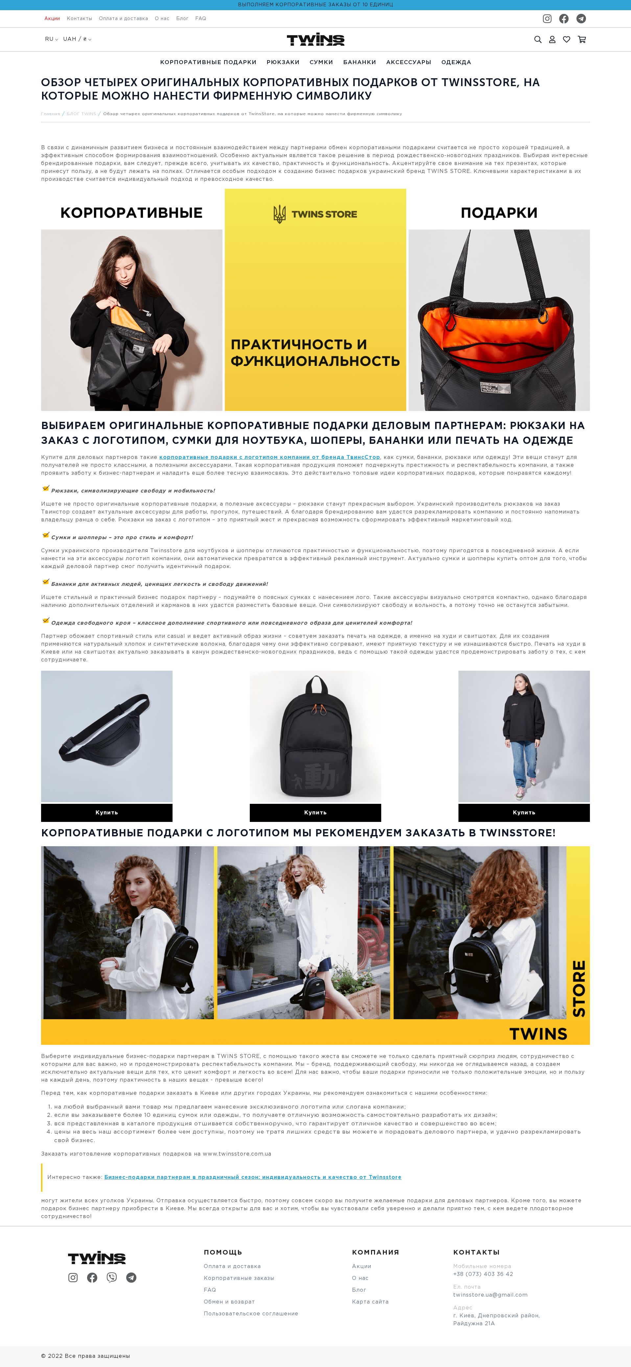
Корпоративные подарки (208, 62)
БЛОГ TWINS (81, 114)
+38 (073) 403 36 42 (483, 1274)
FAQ (200, 19)
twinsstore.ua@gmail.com (490, 1295)
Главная (50, 114)
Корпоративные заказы (239, 1278)
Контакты (79, 19)
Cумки (321, 62)
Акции (52, 19)
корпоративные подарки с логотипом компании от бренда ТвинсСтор (269, 457)
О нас (162, 19)
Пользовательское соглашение (251, 1313)
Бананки (359, 62)
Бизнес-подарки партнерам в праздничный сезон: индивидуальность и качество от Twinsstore (253, 1177)
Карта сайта (370, 1302)
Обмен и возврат (229, 1302)
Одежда (456, 62)
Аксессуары (409, 62)
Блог (182, 19)
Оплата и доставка (123, 19)
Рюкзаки (283, 62)
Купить (107, 812)
